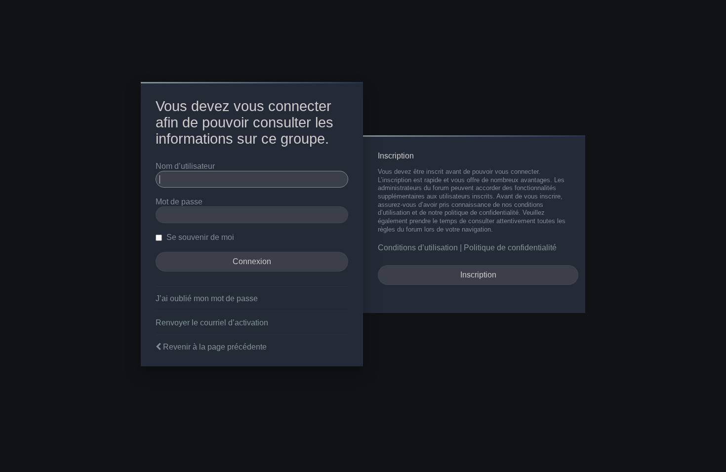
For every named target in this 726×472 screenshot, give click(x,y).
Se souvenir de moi (199, 237)
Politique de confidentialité (510, 247)
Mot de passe (179, 201)
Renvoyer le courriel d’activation (212, 322)
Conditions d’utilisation (418, 247)
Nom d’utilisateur (185, 166)
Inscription (478, 275)
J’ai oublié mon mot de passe (207, 298)
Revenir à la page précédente (215, 347)
